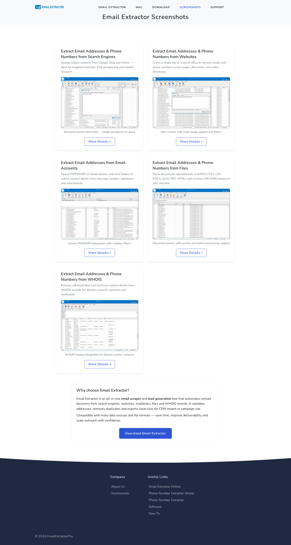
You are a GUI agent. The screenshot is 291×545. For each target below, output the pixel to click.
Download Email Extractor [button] (145, 433)
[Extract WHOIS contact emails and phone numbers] (99, 325)
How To (154, 513)
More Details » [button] (99, 141)
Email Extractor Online (165, 486)
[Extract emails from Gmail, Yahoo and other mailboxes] (99, 214)
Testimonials (120, 493)
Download (161, 7)
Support (217, 7)
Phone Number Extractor (166, 500)
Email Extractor (112, 7)
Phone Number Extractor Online (171, 493)
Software (155, 507)
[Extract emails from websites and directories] (191, 102)
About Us (118, 486)
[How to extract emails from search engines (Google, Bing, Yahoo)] (99, 102)
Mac (139, 7)
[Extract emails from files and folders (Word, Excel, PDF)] (191, 214)
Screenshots (190, 7)
